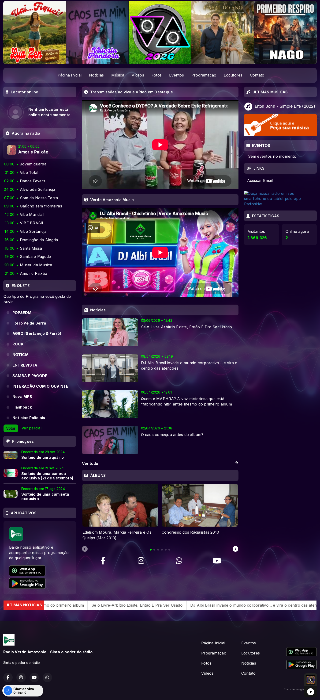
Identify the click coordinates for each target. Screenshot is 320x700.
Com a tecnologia (294, 689)
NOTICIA (20, 354)
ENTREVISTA (24, 365)
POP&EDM (22, 312)
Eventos (176, 75)
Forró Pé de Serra (29, 323)
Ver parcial (31, 428)
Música (117, 75)
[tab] (151, 550)
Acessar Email (260, 180)
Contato (257, 75)
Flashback (22, 407)
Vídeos (138, 75)
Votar (10, 428)
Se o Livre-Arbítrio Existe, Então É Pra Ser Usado (81, 605)
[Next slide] (235, 549)
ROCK (17, 344)
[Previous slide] (85, 549)
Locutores (233, 75)
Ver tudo (90, 463)
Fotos (157, 75)
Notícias (96, 75)
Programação (203, 75)
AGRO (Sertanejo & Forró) (36, 333)
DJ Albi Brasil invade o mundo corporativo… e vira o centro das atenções (202, 605)
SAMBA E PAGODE (29, 375)
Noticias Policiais (28, 417)
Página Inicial (70, 75)
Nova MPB (22, 396)
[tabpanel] (120, 512)
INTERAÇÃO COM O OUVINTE (40, 386)
